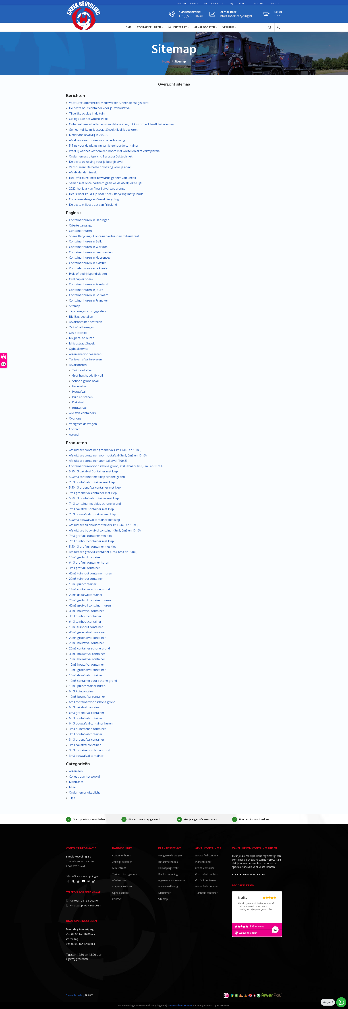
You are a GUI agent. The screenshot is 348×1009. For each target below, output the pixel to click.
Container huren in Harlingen (89, 220)
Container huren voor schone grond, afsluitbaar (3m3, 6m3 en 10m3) (116, 466)
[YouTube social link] (83, 881)
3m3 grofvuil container (84, 568)
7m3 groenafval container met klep (93, 493)
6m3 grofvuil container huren (89, 562)
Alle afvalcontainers (82, 413)
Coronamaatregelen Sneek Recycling (94, 199)
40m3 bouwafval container (87, 654)
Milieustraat (119, 867)
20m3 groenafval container (87, 638)
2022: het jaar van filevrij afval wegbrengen (98, 188)
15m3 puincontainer (82, 584)
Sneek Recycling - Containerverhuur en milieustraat (104, 236)
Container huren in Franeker (88, 300)
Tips (72, 798)
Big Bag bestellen (81, 317)
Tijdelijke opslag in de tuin (87, 113)
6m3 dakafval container (85, 707)
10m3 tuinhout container (86, 627)
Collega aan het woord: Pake (88, 119)
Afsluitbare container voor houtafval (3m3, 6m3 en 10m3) (108, 455)
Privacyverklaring (168, 886)
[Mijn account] (278, 27)
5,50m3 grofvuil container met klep (93, 547)
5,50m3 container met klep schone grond (97, 477)
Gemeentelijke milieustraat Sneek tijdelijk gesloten (103, 130)
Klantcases (76, 782)
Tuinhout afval (82, 370)
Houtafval (79, 392)
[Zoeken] (269, 27)
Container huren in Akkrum (87, 263)
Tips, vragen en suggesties (87, 311)
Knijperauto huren (81, 338)
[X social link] (73, 881)
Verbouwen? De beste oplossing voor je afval (99, 167)
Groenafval (79, 386)
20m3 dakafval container (85, 595)
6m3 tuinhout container (85, 622)
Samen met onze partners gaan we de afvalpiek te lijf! (105, 183)
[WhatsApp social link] (93, 881)
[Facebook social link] (68, 881)
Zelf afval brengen (81, 327)
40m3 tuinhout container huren (90, 573)
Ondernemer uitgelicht (84, 792)
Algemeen (76, 771)
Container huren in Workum (88, 247)
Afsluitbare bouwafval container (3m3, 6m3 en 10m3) (105, 530)
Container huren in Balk (85, 241)
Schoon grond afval (85, 381)
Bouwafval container (207, 855)
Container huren (80, 231)
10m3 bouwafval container (87, 697)
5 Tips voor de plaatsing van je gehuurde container (103, 146)
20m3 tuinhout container (86, 579)
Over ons (75, 418)
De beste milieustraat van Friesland (93, 205)
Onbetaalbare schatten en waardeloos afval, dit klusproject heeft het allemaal (121, 124)
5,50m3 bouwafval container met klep (94, 520)
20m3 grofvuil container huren (90, 600)
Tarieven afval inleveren (85, 359)
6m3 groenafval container (86, 713)
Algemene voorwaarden (85, 354)
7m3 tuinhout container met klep (91, 541)
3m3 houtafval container (85, 734)
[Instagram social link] (78, 881)
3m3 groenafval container (86, 740)
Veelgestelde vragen (83, 424)
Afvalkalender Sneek (83, 172)
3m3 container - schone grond (89, 750)
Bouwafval (79, 408)
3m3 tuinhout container (85, 616)
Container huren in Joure (86, 290)
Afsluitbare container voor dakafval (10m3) (98, 461)
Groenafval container (207, 874)
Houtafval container (206, 886)
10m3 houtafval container (86, 665)
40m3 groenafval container (87, 632)
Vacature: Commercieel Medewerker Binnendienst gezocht (108, 103)
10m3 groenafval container (87, 670)
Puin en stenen (82, 397)
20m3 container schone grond (89, 648)
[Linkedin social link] (88, 881)
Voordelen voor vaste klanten (89, 268)
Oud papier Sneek (81, 279)
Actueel (74, 435)
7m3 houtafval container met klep (92, 482)
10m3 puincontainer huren (87, 686)
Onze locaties (78, 333)
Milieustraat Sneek (82, 343)
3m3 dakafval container (85, 745)
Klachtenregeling (168, 874)
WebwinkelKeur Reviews (179, 1005)
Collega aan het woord (84, 776)
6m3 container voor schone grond (92, 702)
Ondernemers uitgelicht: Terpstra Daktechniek (100, 156)
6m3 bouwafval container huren (91, 723)
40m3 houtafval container (86, 611)
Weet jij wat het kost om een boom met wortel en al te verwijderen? (114, 151)
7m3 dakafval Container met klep (91, 509)
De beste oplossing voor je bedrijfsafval (96, 162)
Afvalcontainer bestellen (85, 322)
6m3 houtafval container (85, 718)
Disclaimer (164, 892)
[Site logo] (84, 15)
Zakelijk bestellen (122, 861)
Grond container (204, 867)
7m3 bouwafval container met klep (92, 514)
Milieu (73, 787)
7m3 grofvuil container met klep (91, 536)
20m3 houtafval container (86, 643)
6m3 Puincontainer (82, 691)
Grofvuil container (205, 880)
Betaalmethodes (168, 861)
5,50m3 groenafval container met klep (95, 487)
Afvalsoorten (78, 365)
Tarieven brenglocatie (125, 874)
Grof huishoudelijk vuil (87, 375)
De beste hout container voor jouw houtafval (99, 108)
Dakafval (78, 402)
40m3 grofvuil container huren (90, 605)
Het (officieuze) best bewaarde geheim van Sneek (102, 178)
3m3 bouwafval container (86, 756)
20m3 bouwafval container (87, 659)
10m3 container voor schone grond (93, 681)
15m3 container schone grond (89, 589)
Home (166, 61)
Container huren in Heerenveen (90, 257)
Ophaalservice (78, 349)
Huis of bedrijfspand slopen (88, 274)
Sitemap (74, 306)
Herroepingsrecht (168, 867)
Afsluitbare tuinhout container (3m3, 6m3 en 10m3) (103, 525)
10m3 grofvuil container (85, 557)
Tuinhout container (206, 892)
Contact (74, 429)
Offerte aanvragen (81, 225)
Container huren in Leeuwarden (91, 252)
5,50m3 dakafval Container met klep (93, 471)
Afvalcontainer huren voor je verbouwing (97, 140)
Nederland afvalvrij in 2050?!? (88, 135)
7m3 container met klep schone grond (95, 504)
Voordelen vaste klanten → (250, 874)
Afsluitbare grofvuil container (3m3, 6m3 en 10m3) (103, 552)
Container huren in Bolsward (88, 295)
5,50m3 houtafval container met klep (94, 498)
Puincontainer (203, 861)
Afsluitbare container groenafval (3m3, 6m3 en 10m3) (105, 450)
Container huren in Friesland (88, 284)
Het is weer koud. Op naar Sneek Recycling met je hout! (106, 194)
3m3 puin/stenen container (87, 729)
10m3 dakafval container (85, 675)
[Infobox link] (186, 14)
